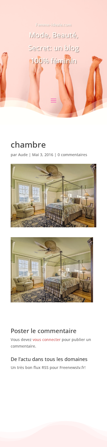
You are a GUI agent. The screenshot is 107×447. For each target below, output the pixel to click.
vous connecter (47, 339)
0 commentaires (72, 154)
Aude (23, 154)
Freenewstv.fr (72, 367)
